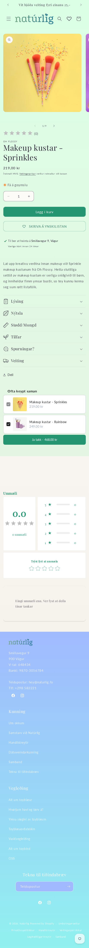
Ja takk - (44, 439)
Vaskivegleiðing (19, 839)
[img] (18, 134)
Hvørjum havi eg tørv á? (26, 809)
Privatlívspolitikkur (23, 930)
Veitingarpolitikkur (71, 930)
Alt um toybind (19, 848)
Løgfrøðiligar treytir (39, 936)
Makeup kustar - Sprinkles (48, 402)
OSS (12, 858)
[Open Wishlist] (69, 19)
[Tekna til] (68, 886)
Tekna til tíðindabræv (24, 772)
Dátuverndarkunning (23, 752)
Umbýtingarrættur (69, 923)
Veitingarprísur (27, 173)
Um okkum (16, 723)
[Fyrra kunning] (8, 5)
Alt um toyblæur (20, 800)
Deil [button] (10, 375)
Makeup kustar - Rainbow (48, 422)
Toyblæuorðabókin (22, 829)
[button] (8, 19)
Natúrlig (24, 923)
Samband (15, 762)
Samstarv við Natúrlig (24, 733)
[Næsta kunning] (81, 5)
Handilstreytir (18, 742)
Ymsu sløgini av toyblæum (27, 819)
